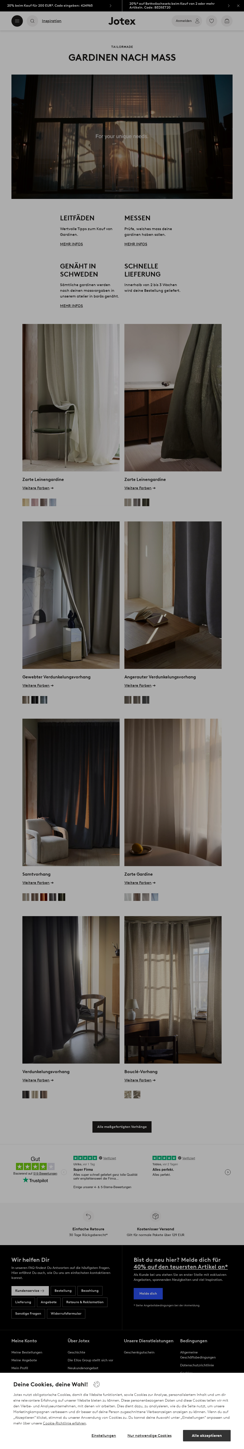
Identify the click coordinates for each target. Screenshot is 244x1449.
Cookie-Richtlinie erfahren (64, 1423)
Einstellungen (104, 1435)
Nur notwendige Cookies (149, 1435)
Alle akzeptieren (207, 1435)
